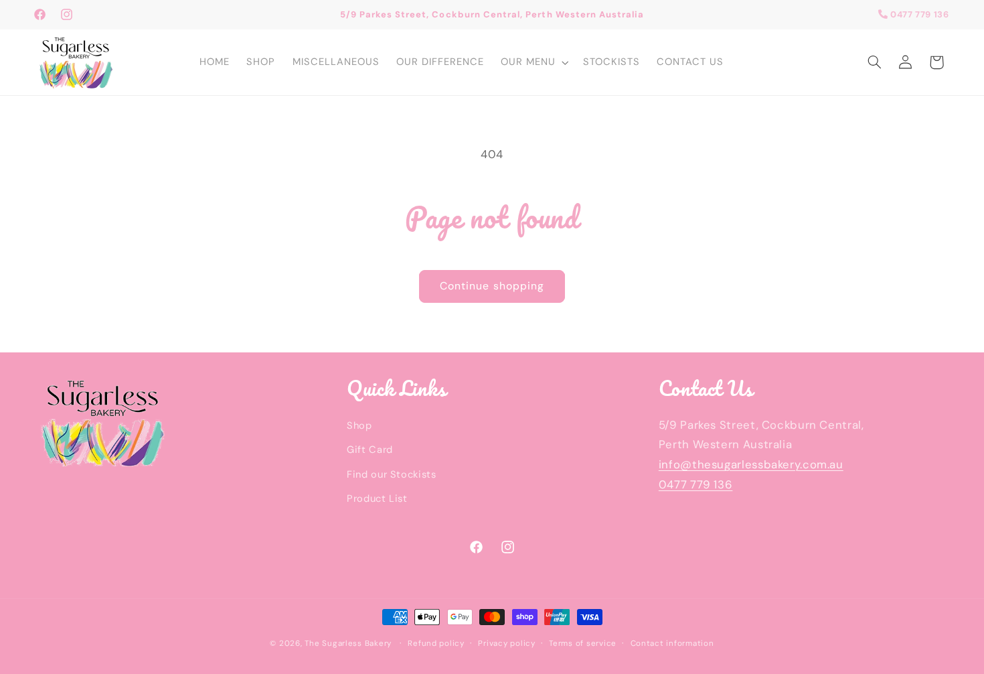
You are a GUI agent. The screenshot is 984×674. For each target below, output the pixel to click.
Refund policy (436, 643)
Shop (359, 424)
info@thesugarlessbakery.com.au (751, 463)
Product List (377, 497)
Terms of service (583, 643)
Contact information (672, 643)
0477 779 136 (918, 14)
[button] (533, 62)
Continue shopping (492, 286)
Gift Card (370, 449)
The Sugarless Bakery (349, 643)
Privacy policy (506, 643)
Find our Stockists (391, 473)
